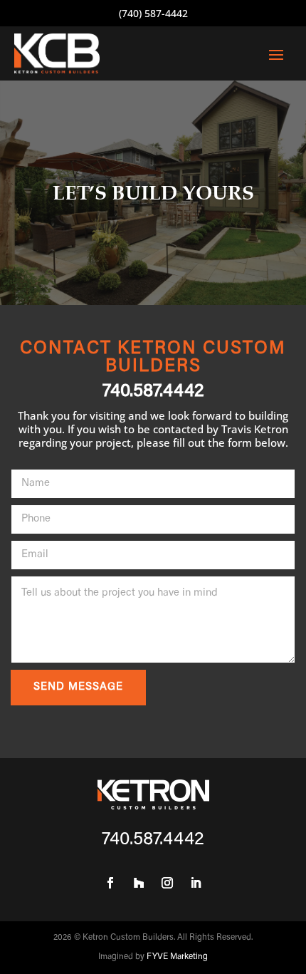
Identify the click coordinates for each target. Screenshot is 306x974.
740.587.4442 (153, 392)
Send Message (78, 687)
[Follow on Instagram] (167, 882)
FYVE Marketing (177, 957)
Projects (254, 292)
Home (260, 172)
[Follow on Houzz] (138, 882)
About (254, 232)
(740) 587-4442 (153, 13)
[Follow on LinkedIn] (195, 882)
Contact (254, 352)
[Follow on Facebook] (110, 882)
